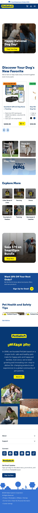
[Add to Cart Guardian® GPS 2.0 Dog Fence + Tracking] (22, 123)
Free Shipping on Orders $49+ (20, 2)
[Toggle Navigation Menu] (35, 6)
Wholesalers (11, 498)
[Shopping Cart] (27, 6)
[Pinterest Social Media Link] (22, 453)
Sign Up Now (8, 475)
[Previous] (2, 2)
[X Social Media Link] (16, 453)
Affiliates (19, 498)
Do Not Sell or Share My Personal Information (16, 501)
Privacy (5, 498)
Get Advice (6, 320)
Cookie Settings (7, 503)
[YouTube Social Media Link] (28, 453)
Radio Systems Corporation (15, 493)
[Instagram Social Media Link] (4, 453)
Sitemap (25, 498)
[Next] (36, 2)
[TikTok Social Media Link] (33, 453)
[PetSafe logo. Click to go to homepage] (7, 6)
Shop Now (10, 259)
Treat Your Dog (12, 49)
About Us (19, 377)
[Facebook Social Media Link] (10, 453)
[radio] (31, 118)
